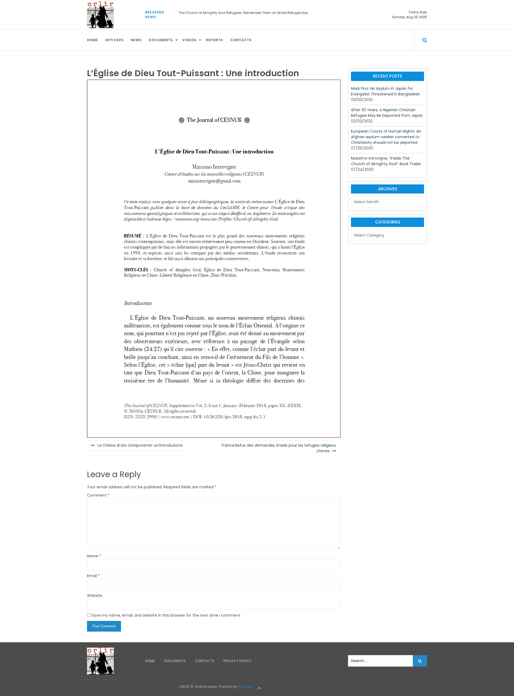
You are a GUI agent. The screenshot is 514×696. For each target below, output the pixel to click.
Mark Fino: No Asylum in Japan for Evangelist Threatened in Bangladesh (385, 91)
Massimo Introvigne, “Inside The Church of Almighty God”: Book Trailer (386, 161)
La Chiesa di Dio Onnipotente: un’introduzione (140, 445)
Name (94, 556)
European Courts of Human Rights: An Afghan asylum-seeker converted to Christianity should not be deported (386, 137)
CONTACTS (241, 40)
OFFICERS (114, 40)
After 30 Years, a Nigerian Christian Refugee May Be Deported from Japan (387, 112)
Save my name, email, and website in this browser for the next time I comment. (166, 615)
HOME (92, 40)
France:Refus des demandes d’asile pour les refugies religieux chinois (279, 448)
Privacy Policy (237, 661)
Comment (98, 495)
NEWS (136, 40)
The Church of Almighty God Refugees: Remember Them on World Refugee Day (243, 12)
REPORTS (214, 40)
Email (93, 575)
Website (94, 595)
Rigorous (245, 687)
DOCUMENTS (161, 40)
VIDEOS (189, 40)
